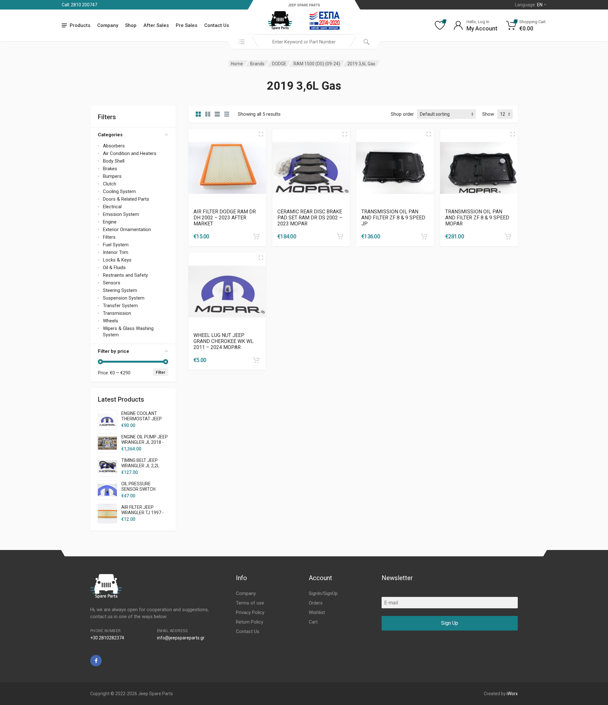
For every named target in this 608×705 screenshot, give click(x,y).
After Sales (156, 25)
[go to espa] (324, 20)
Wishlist (317, 612)
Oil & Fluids (114, 267)
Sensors (111, 283)
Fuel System (116, 245)
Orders (316, 603)
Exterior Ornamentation (127, 229)
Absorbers (114, 146)
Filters (109, 237)
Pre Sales (186, 25)
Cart (313, 622)
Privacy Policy (250, 612)
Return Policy (249, 622)
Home (237, 63)
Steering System (120, 290)
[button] (256, 236)
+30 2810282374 (107, 637)
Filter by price (113, 351)
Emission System (121, 214)
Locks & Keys (117, 260)
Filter (160, 372)
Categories (110, 135)
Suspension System (123, 298)
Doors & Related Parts (126, 199)
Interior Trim (115, 252)
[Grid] (198, 114)
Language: (528, 4)
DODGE (279, 63)
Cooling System (119, 191)
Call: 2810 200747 (79, 4)
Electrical (112, 207)
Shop (130, 25)
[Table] (226, 114)
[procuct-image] (227, 168)
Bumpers (112, 176)
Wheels (110, 321)
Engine (110, 222)
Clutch (109, 184)
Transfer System (120, 305)
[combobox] (304, 42)
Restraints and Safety (125, 275)
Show (488, 114)
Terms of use (250, 603)
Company (107, 25)
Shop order (402, 114)
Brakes (110, 168)
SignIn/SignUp (323, 593)
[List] (217, 114)
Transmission (117, 313)
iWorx (512, 693)
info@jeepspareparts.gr (181, 637)
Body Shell (113, 161)
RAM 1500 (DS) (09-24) (317, 63)
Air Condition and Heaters (129, 153)
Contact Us (216, 25)
